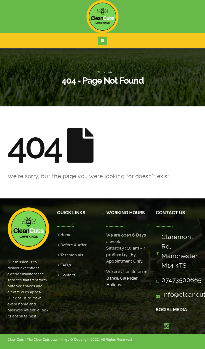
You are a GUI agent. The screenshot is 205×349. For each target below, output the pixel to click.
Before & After (73, 245)
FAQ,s (65, 265)
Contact (67, 275)
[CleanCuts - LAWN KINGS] (102, 16)
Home (65, 234)
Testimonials (71, 255)
